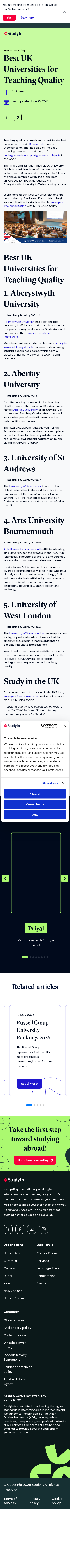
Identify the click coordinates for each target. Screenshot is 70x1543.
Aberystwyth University (19, 322)
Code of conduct (16, 1335)
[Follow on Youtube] (31, 1229)
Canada (9, 1268)
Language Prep (47, 1268)
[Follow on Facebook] (19, 1229)
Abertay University (25, 410)
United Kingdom (15, 1253)
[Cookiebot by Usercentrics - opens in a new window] (42, 726)
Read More (29, 1083)
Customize (33, 804)
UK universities (37, 144)
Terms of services (10, 1501)
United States (14, 1298)
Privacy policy (35, 1501)
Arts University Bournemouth (23, 549)
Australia (10, 1261)
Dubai (8, 1276)
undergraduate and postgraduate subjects (32, 155)
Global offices (14, 1320)
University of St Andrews (25, 486)
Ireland (9, 1283)
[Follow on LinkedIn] (8, 1229)
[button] (64, 878)
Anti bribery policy (17, 1328)
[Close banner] (64, 726)
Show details (50, 783)
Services (42, 1261)
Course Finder (46, 1253)
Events (41, 1283)
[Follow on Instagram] (43, 1229)
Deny (35, 814)
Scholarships (45, 1276)
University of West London (26, 633)
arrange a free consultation (21, 696)
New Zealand (13, 1291)
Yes (9, 17)
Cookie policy (57, 1501)
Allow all (35, 793)
